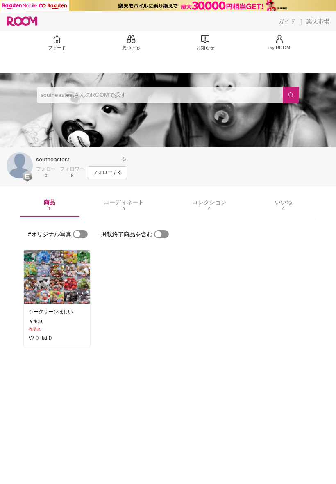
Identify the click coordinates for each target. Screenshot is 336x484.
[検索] (291, 95)
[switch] (80, 234)
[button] (20, 165)
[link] (57, 277)
